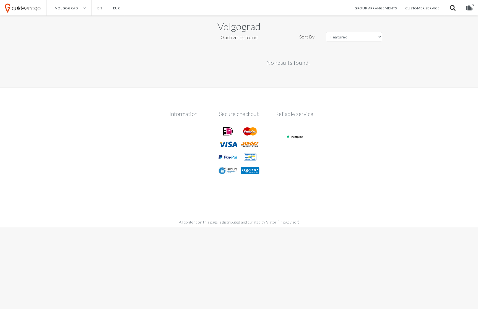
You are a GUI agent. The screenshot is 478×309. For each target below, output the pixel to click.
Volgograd (239, 26)
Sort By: (307, 36)
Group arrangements (376, 8)
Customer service (422, 8)
